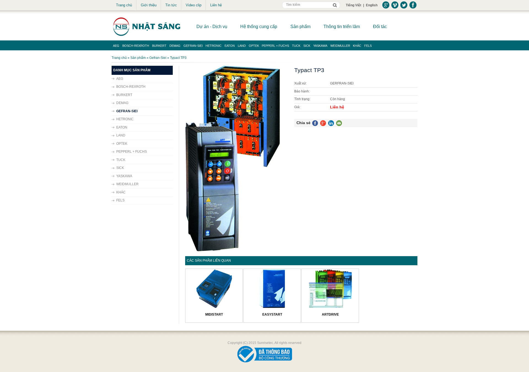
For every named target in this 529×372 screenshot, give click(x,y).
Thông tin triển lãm (341, 26)
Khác (357, 45)
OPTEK (254, 45)
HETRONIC (214, 45)
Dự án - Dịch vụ (211, 26)
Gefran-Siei (193, 45)
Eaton (230, 45)
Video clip (193, 5)
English (371, 5)
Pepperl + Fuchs (275, 45)
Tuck (296, 45)
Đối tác (380, 26)
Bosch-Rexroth (135, 45)
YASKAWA (320, 45)
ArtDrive (330, 314)
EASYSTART (272, 314)
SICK (306, 45)
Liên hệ (216, 5)
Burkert (159, 45)
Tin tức (171, 5)
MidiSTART (214, 314)
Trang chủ (124, 5)
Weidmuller (340, 45)
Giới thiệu (148, 5)
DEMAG (174, 45)
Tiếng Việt (353, 5)
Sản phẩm (300, 26)
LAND (242, 45)
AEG (116, 45)
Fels (368, 45)
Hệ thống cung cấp (258, 26)
